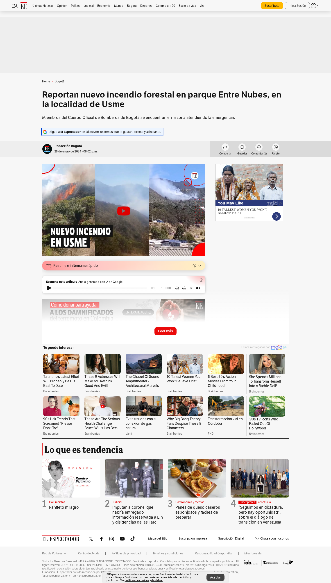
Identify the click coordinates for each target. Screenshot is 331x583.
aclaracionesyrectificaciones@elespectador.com (177, 568)
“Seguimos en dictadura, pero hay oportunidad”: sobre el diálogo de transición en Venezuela (260, 515)
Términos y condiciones (168, 553)
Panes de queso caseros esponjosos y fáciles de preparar (197, 512)
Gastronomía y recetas (189, 502)
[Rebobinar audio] (177, 288)
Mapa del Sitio (157, 538)
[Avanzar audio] (184, 288)
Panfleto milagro (64, 507)
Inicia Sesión (297, 6)
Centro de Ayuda (89, 553)
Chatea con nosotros (274, 538)
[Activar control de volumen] (198, 288)
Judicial (117, 502)
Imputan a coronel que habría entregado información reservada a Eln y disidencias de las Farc (137, 515)
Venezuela (264, 502)
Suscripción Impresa (193, 538)
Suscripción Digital (231, 538)
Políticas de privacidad (126, 553)
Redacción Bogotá (68, 146)
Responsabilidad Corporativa (214, 553)
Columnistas (57, 502)
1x (191, 288)
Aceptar (215, 577)
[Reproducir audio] (49, 288)
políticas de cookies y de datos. (144, 580)
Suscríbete (272, 6)
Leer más (165, 331)
